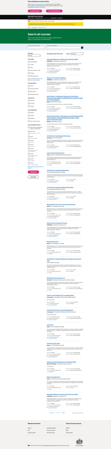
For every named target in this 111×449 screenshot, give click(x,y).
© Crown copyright (79, 445)
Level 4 (31, 148)
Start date (30, 53)
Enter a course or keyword (52, 45)
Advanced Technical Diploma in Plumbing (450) (61, 362)
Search (82, 47)
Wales (67, 430)
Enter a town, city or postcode (34, 45)
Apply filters (33, 172)
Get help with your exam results (37, 24)
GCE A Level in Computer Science (57, 223)
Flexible (32, 106)
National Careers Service (35, 16)
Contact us (60, 18)
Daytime (32, 112)
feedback (49, 21)
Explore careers (31, 18)
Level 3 (31, 144)
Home (29, 27)
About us (29, 427)
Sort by (68, 53)
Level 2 (31, 140)
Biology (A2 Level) (52, 241)
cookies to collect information (38, 4)
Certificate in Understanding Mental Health (60, 187)
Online (31, 85)
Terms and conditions (51, 430)
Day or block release (35, 121)
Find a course (47, 18)
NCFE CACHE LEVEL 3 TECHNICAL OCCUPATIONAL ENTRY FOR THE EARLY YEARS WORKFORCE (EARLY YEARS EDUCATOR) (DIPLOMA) (65, 118)
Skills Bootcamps (34, 76)
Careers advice (54, 18)
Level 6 (31, 159)
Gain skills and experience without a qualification (36, 128)
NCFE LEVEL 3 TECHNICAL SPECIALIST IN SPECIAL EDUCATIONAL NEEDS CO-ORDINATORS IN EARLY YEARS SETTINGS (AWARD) (65, 98)
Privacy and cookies (32, 432)
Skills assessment (39, 18)
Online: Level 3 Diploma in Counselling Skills (60, 295)
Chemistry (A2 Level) (53, 343)
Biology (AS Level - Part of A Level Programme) (61, 204)
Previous (52, 412)
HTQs (31, 67)
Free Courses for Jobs (35, 70)
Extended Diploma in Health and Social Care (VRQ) (62, 59)
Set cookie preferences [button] (54, 11)
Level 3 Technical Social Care (55, 153)
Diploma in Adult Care (53, 377)
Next (63, 412)
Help (29, 430)
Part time (32, 103)
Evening (32, 115)
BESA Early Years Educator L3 (56, 278)
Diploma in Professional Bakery (56, 78)
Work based (33, 91)
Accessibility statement (51, 427)
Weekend (32, 118)
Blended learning (34, 94)
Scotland (68, 427)
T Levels (32, 64)
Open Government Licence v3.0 (50, 445)
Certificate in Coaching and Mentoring (58, 136)
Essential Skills (33, 61)
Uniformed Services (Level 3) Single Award (60, 310)
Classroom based (34, 88)
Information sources (51, 432)
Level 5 (31, 153)
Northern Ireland (69, 432)
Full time (32, 100)
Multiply (32, 73)
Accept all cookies (34, 11)
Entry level (32, 131)
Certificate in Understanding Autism (58, 170)
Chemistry (50, 325)
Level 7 (31, 163)
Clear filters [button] (33, 177)
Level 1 (31, 136)
